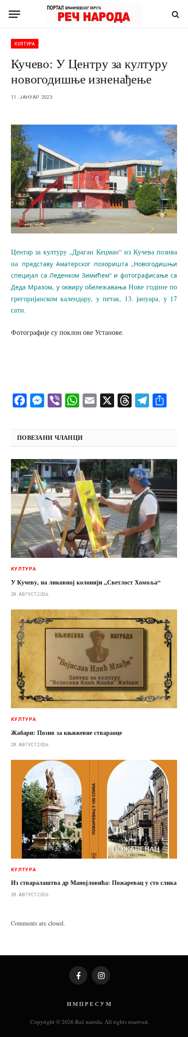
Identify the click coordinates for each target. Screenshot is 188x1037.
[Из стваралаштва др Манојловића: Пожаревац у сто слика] (94, 809)
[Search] (174, 14)
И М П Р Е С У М (89, 1003)
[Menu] (14, 14)
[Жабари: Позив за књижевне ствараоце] (94, 658)
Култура (24, 44)
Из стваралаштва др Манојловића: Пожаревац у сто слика (94, 882)
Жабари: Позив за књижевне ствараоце (66, 732)
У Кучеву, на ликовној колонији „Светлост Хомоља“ (85, 582)
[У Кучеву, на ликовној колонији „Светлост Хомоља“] (94, 508)
